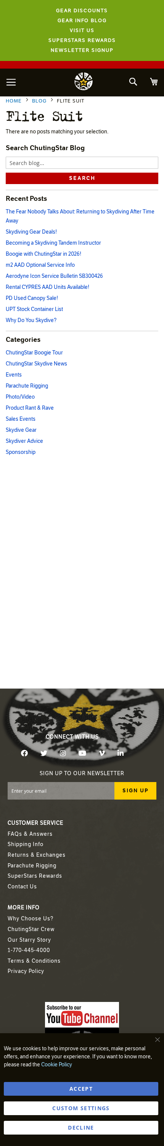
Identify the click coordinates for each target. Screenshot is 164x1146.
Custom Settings (80, 1108)
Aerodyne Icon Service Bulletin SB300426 (54, 276)
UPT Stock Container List (34, 309)
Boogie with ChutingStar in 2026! (43, 254)
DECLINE (81, 1127)
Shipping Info (25, 844)
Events (14, 375)
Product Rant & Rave (30, 408)
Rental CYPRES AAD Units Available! (47, 287)
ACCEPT (81, 1088)
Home (14, 101)
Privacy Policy (26, 971)
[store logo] (83, 82)
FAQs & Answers (30, 834)
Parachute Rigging (27, 386)
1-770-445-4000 (29, 950)
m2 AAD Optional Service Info (40, 265)
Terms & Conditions (34, 961)
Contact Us (22, 886)
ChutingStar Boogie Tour (34, 352)
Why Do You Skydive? (31, 320)
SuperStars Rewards (35, 876)
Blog (40, 101)
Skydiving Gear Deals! (31, 232)
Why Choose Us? (30, 918)
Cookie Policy (56, 1064)
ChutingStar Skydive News (36, 364)
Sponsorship (20, 452)
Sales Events (20, 419)
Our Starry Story (29, 940)
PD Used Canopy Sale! (32, 298)
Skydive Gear (21, 430)
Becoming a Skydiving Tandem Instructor (53, 243)
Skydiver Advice (24, 441)
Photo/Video (20, 397)
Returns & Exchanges (37, 855)
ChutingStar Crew (31, 929)
